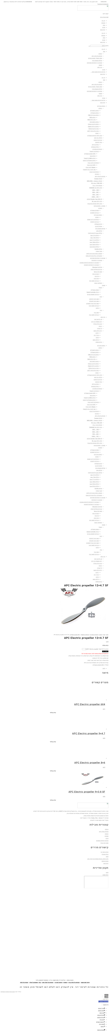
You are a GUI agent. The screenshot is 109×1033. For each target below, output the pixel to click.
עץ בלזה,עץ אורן (98, 319)
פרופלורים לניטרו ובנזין (93, 163)
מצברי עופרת (99, 251)
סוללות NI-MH (98, 249)
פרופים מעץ (93, 156)
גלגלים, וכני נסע (98, 138)
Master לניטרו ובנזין (91, 167)
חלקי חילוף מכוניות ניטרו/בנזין (94, 204)
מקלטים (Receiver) (97, 267)
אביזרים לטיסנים (98, 140)
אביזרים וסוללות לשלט (96, 269)
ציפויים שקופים (95, 147)
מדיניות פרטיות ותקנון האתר (97, 72)
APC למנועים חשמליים (90, 154)
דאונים (97, 133)
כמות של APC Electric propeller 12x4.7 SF (97, 649)
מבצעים (103, 23)
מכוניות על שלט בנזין (73, 982)
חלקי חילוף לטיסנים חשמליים (94, 135)
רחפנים (97, 217)
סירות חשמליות (98, 224)
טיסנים (100, 54)
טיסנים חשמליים (95, 113)
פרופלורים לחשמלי (94, 151)
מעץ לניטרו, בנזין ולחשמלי (89, 169)
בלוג (40, 982)
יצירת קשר (102, 30)
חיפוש (106, 46)
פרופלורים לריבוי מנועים (93, 219)
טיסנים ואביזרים (101, 106)
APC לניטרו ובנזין (91, 165)
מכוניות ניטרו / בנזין (97, 185)
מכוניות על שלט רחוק (97, 56)
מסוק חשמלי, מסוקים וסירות (95, 58)
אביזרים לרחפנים (94, 222)
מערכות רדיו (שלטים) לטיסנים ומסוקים (89, 263)
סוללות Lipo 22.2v (94, 247)
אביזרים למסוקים (94, 213)
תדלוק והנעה (96, 340)
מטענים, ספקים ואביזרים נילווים (94, 254)
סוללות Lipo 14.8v (94, 242)
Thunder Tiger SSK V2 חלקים (94, 199)
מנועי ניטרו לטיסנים (94, 299)
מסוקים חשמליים (94, 210)
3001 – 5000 (95, 192)
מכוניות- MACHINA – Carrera (94, 181)
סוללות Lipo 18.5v (94, 244)
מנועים (100, 65)
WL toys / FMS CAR (96, 183)
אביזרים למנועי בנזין (94, 315)
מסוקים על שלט (34, 982)
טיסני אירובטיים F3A (93, 129)
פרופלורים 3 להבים (94, 172)
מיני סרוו (97, 276)
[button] (103, 1001)
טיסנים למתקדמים (94, 122)
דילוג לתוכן (105, 999)
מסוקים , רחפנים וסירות (99, 206)
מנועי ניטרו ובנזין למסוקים (92, 303)
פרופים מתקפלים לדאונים (89, 160)
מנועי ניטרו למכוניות (94, 301)
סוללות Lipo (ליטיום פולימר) (95, 233)
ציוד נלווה (99, 67)
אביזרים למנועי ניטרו (94, 306)
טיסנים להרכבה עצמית (93, 124)
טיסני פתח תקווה (85, 982)
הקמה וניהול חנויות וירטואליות (8, 992)
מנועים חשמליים (95, 290)
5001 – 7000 (95, 194)
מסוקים (100, 208)
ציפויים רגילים (95, 145)
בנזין (101, 310)
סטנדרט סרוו (95, 274)
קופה (104, 25)
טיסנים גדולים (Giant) (93, 126)
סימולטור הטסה (98, 283)
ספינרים (97, 174)
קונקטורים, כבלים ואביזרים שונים (94, 256)
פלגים (97, 308)
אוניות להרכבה (98, 226)
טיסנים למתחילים (94, 110)
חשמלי (100, 288)
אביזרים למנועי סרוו (94, 281)
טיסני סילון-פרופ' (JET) (93, 131)
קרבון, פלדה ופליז (97, 324)
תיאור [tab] (103, 668)
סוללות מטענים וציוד (97, 60)
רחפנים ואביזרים (98, 215)
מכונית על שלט (24, 982)
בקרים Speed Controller (93, 292)
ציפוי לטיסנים (98, 142)
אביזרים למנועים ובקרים (93, 294)
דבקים (100, 326)
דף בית (103, 21)
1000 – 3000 (95, 190)
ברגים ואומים (99, 342)
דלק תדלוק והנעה (98, 331)
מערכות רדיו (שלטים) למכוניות (91, 265)
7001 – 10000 (95, 197)
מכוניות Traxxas (98, 179)
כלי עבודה (99, 328)
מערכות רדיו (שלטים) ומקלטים (94, 63)
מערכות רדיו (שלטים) (97, 260)
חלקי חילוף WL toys (97, 201)
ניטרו (101, 297)
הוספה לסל (105, 651)
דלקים (97, 333)
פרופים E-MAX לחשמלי (90, 158)
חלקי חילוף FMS (91, 120)
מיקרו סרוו (96, 278)
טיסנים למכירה (58, 982)
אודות (103, 27)
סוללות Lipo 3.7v (94, 235)
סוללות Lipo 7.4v (94, 238)
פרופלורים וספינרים (97, 149)
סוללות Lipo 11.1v (94, 240)
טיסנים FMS (92, 117)
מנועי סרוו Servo (98, 272)
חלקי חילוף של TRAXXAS (95, 188)
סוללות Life (99, 231)
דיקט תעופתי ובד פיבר (96, 322)
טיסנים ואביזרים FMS (93, 115)
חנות (104, 51)
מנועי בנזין (96, 313)
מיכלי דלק (96, 335)
